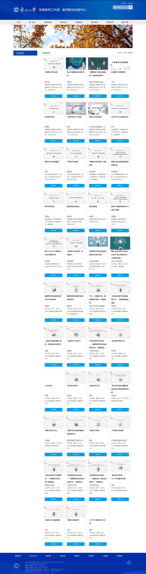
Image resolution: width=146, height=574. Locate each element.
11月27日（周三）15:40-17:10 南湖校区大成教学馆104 (97, 356)
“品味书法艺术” (94, 385)
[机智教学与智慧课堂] (120, 59)
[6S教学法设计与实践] (76, 104)
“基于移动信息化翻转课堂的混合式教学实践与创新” (120, 389)
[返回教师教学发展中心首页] (49, 7)
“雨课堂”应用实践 (51, 72)
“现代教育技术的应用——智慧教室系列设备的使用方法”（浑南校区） (75, 478)
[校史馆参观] (98, 193)
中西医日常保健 (72, 162)
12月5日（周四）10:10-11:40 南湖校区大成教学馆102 (75, 445)
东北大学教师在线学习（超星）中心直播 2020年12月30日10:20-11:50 (53, 177)
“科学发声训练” (72, 385)
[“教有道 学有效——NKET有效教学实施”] (120, 462)
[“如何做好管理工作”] (120, 328)
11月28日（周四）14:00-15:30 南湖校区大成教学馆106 (75, 400)
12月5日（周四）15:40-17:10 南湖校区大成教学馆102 (119, 445)
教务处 (77, 556)
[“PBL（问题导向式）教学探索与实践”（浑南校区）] (98, 283)
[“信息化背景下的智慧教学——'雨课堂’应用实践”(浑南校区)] (54, 462)
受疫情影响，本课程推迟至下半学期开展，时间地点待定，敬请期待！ (119, 132)
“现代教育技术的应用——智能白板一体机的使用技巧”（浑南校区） (98, 478)
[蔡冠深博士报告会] (76, 193)
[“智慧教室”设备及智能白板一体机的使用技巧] (98, 59)
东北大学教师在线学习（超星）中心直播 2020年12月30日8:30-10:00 (75, 177)
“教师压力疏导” (94, 430)
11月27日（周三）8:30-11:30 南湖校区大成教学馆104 (53, 356)
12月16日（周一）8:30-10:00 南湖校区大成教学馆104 (53, 535)
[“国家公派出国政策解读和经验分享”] (76, 417)
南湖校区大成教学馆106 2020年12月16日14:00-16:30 (118, 221)
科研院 (91, 556)
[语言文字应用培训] (98, 104)
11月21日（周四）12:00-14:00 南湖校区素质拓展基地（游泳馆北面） (75, 311)
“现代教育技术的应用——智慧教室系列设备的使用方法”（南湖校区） (98, 344)
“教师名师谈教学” (73, 520)
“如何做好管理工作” (118, 341)
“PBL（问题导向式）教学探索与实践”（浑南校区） (97, 299)
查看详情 (53, 96)
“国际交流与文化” (51, 430)
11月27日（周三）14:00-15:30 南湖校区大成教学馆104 (75, 356)
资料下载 (124, 22)
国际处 (119, 556)
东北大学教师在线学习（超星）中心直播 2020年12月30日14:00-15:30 (119, 177)
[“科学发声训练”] (76, 372)
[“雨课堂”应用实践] (54, 59)
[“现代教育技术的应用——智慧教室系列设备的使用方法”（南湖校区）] (98, 328)
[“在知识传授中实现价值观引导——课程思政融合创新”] (120, 283)
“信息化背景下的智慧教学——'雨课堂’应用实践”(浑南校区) (53, 478)
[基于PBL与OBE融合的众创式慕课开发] (54, 238)
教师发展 (94, 22)
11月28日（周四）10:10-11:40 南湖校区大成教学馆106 (53, 400)
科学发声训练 (49, 117)
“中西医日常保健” (117, 430)
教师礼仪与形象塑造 (52, 162)
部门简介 (32, 22)
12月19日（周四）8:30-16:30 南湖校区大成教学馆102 (97, 535)
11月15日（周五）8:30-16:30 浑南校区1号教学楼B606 (97, 311)
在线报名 (130, 53)
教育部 (18, 556)
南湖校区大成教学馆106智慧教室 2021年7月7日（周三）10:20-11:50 (97, 87)
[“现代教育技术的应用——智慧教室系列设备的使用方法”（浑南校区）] (76, 462)
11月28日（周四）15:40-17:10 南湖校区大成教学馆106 (97, 400)
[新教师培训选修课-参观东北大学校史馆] (54, 283)
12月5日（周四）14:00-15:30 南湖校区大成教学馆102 (97, 445)
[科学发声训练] (54, 104)
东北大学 (33, 556)
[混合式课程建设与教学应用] (76, 59)
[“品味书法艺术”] (98, 372)
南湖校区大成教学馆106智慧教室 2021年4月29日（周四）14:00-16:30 (97, 132)
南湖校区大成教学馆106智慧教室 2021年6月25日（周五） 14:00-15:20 (53, 132)
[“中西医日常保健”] (120, 417)
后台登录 (130, 3)
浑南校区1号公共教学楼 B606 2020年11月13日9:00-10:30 (75, 266)
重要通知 (48, 22)
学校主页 (123, 3)
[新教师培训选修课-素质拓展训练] (76, 283)
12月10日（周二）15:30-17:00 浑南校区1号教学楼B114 (97, 490)
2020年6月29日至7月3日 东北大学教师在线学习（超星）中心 (97, 266)
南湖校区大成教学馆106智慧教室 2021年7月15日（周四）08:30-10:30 (75, 87)
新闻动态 (63, 22)
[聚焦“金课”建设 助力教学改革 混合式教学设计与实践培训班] (120, 238)
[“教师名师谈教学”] (76, 507)
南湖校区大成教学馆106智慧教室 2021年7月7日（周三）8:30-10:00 (119, 87)
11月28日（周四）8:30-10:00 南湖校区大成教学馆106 (119, 356)
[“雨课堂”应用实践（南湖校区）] (98, 148)
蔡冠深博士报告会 (73, 206)
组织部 (48, 556)
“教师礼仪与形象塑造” (53, 520)
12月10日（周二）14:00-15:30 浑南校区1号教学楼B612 (75, 490)
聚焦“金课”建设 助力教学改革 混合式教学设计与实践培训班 (119, 254)
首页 (19, 22)
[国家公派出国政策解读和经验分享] (120, 148)
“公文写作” (49, 385)
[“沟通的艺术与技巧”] (76, 328)
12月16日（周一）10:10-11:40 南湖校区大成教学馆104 (75, 535)
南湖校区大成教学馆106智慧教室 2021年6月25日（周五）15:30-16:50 (53, 87)
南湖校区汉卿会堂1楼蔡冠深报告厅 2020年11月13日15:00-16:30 (75, 221)
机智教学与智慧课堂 (118, 72)
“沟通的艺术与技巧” (74, 341)
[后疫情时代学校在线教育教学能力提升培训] (98, 238)
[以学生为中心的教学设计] (120, 104)
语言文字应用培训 (95, 117)
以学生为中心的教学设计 (120, 117)
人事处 (105, 556)
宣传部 (62, 556)
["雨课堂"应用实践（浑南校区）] (76, 238)
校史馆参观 (93, 206)
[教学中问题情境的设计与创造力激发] (120, 193)
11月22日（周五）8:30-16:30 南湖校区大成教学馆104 (119, 311)
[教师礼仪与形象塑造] (54, 148)
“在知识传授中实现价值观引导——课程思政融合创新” (120, 299)
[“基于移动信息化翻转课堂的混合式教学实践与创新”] (120, 372)
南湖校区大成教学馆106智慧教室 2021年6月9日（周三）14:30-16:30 (75, 132)
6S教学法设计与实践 (74, 117)
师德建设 (79, 22)
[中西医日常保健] (76, 148)
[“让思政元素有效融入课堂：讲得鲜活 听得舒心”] (54, 328)
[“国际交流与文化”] (54, 417)
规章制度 (110, 22)
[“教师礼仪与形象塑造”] (54, 507)
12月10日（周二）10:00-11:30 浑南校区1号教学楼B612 (52, 490)
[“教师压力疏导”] (98, 417)
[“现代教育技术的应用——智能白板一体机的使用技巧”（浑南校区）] (98, 462)
